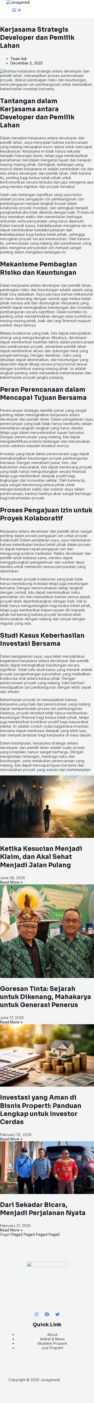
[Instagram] (36, 1315)
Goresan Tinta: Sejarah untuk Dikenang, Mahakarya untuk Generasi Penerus (45, 997)
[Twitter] (57, 1315)
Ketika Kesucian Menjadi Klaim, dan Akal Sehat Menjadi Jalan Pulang (41, 857)
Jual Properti (52, 1348)
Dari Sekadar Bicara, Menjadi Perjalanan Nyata (43, 1209)
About (52, 1334)
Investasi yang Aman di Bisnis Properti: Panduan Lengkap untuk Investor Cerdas (40, 1110)
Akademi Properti (52, 1343)
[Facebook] (47, 1315)
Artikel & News (52, 1339)
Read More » (11, 882)
